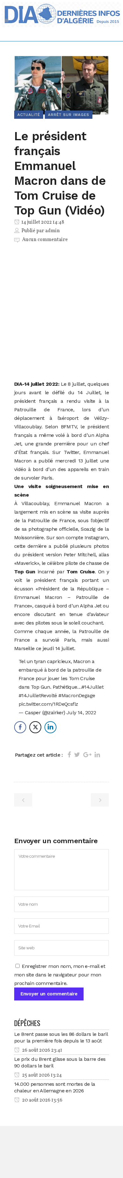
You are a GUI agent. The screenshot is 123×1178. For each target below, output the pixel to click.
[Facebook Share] (20, 727)
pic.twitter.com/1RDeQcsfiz (48, 704)
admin (52, 230)
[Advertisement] (61, 313)
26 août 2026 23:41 (41, 1050)
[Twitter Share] (35, 727)
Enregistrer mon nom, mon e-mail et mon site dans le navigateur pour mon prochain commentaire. (59, 974)
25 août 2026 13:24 (41, 1075)
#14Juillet (92, 687)
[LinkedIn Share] (50, 727)
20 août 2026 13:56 (41, 1100)
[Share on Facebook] (69, 754)
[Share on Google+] (87, 754)
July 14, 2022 (81, 713)
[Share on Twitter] (77, 754)
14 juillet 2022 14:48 (42, 222)
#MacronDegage (76, 695)
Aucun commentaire (45, 239)
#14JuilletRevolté (38, 695)
